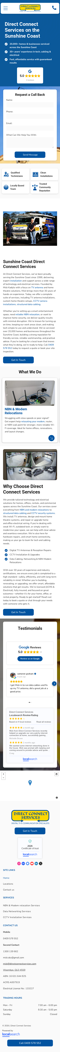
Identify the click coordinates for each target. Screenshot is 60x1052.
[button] (5, 8)
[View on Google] (13, 675)
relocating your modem (33, 421)
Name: (9, 100)
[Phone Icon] (54, 9)
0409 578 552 (10, 938)
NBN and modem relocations (34, 509)
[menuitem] (8, 878)
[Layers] (56, 774)
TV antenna (37, 287)
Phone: (9, 111)
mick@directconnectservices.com (19, 963)
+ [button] (3, 774)
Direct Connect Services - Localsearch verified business (30, 848)
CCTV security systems (43, 513)
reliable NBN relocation (27, 314)
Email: (9, 123)
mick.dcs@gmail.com (13, 957)
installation (16, 280)
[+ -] (30, 786)
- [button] (3, 778)
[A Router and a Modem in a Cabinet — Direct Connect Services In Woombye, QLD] (30, 393)
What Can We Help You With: (21, 135)
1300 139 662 (10, 951)
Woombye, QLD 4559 (14, 970)
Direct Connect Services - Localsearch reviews (30, 735)
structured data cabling (28, 304)
